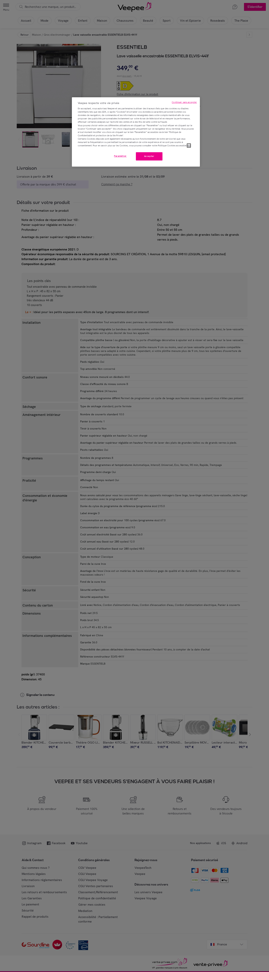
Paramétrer (120, 156)
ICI (188, 145)
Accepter (149, 156)
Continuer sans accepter (184, 102)
